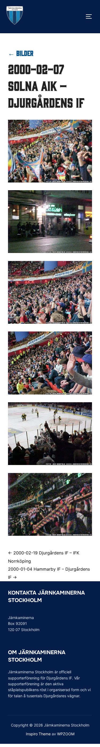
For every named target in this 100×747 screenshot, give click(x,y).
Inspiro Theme (38, 734)
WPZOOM (65, 734)
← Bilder (20, 53)
